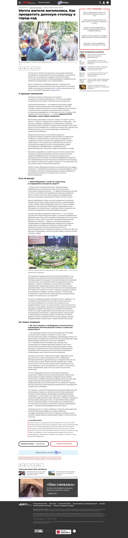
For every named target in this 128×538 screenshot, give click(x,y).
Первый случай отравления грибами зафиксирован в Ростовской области (94, 36)
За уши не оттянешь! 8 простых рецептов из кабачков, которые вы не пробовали (98, 87)
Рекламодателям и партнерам (42, 505)
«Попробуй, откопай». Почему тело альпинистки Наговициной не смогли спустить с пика (97, 68)
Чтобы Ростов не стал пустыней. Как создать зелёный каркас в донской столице (36, 473)
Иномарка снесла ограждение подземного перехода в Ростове (94, 44)
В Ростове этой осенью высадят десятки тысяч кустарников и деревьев (65, 473)
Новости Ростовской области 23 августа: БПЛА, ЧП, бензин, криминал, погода (94, 21)
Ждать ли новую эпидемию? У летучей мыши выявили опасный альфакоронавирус (94, 29)
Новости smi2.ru (25, 498)
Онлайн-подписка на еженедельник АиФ (85, 503)
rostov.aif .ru (56, 90)
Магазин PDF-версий (65, 503)
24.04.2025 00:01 (23, 7)
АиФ (20, 64)
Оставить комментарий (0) (64, 443)
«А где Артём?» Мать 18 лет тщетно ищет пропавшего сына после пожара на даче (97, 74)
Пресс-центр (52, 503)
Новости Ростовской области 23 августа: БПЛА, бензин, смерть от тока (94, 14)
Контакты (102, 503)
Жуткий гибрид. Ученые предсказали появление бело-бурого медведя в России (98, 80)
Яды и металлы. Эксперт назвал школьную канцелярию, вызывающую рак (96, 56)
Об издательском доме (40, 503)
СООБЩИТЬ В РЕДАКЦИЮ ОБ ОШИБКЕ (63, 505)
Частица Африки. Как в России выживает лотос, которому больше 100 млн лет (97, 62)
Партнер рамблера (49, 531)
